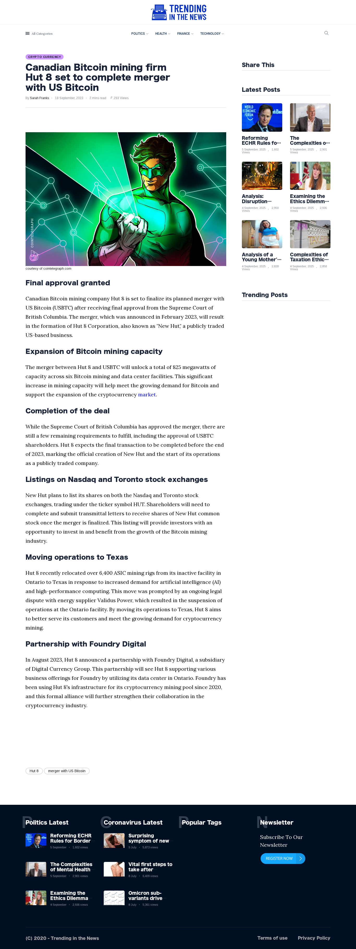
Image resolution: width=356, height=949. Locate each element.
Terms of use (272, 938)
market (147, 394)
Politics (138, 33)
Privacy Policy (314, 938)
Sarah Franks (39, 98)
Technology (210, 33)
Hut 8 (34, 771)
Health (161, 33)
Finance (183, 33)
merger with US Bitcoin (66, 771)
